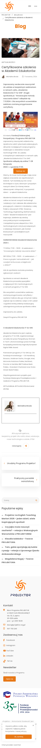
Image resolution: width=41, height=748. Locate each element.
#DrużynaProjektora (20, 433)
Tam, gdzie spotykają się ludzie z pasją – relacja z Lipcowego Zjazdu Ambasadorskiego (20, 550)
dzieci (27, 436)
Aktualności (18, 15)
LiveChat (17, 745)
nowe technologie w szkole (18, 439)
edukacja (35, 436)
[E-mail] (20, 418)
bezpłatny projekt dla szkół (13, 436)
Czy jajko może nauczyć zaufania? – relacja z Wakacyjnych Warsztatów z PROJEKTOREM (20, 530)
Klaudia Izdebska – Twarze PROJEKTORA (17, 540)
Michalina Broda (12, 77)
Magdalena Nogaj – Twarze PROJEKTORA (17, 560)
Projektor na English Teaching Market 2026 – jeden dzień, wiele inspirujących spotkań (19, 518)
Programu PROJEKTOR (25, 138)
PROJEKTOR (6, 15)
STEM (32, 439)
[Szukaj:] (20, 500)
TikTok (9, 661)
